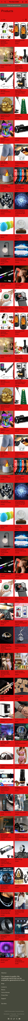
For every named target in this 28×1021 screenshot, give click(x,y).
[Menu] (2, 2)
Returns (3, 989)
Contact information (14, 1015)
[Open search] (5, 2)
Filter (4, 19)
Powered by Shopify (19, 1011)
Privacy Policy (4, 995)
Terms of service (20, 1014)
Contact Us (4, 987)
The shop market (11, 1011)
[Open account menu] (22, 2)
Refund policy (7, 1014)
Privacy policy (13, 1014)
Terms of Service (5, 992)
